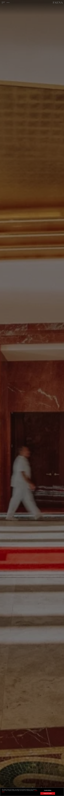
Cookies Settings (47, 790)
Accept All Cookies (48, 793)
